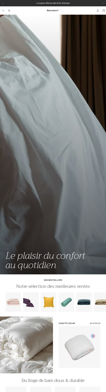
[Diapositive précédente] (3, 3)
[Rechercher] (9, 10)
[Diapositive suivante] (103, 3)
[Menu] (3, 10)
